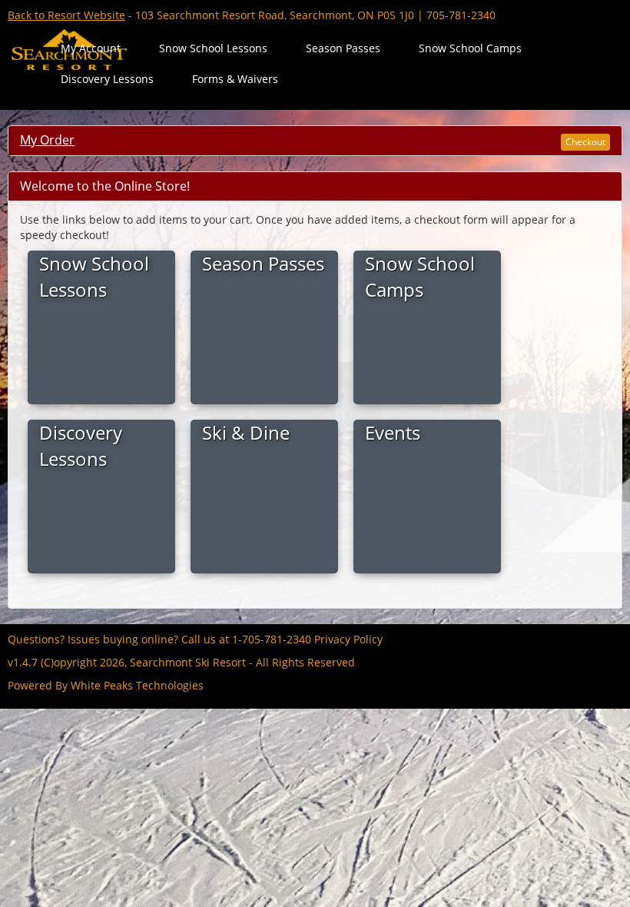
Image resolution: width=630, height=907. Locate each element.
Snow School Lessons (213, 48)
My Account (91, 48)
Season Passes (343, 48)
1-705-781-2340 (271, 639)
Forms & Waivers (235, 78)
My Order (47, 139)
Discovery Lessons (107, 78)
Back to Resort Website (66, 15)
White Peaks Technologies (137, 685)
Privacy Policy (348, 639)
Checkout (585, 141)
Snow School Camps (470, 48)
